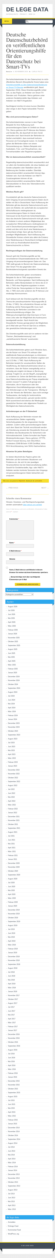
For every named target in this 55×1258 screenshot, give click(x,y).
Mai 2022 (11, 797)
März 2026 (12, 626)
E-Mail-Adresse (15, 551)
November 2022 (14, 774)
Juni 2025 (11, 653)
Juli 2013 (11, 1194)
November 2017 (14, 995)
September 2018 (14, 964)
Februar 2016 (13, 1073)
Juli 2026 (11, 610)
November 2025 (14, 638)
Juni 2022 (11, 793)
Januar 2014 (12, 1170)
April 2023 (11, 754)
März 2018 (12, 988)
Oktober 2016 (13, 1042)
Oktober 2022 (13, 778)
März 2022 (12, 805)
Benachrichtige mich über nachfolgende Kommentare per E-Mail (24, 578)
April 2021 (11, 848)
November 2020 (14, 867)
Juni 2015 (11, 1104)
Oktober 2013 (13, 1182)
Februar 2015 (13, 1120)
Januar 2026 (12, 634)
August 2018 (12, 968)
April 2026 (11, 622)
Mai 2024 (11, 704)
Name (12, 543)
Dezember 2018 (14, 956)
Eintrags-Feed (13, 1226)
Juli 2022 (11, 789)
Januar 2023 (12, 766)
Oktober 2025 (13, 641)
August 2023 (12, 739)
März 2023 (12, 758)
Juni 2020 (11, 886)
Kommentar (14, 519)
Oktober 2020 (13, 871)
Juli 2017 (11, 1007)
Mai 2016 (11, 1061)
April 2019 (11, 941)
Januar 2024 (12, 719)
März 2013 (12, 1209)
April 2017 (11, 1019)
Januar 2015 (12, 1124)
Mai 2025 (11, 657)
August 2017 (12, 1003)
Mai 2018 (11, 980)
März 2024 (12, 711)
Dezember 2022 (14, 770)
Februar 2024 (13, 715)
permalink (38, 481)
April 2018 (11, 984)
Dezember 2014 (14, 1128)
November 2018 (14, 960)
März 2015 (12, 1116)
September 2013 (14, 1186)
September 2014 (14, 1139)
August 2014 (12, 1143)
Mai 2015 (11, 1108)
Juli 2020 (11, 883)
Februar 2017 (13, 1026)
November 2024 (14, 680)
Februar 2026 (13, 630)
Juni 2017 (11, 1011)
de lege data (27, 9)
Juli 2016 (11, 1054)
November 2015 (14, 1085)
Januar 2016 (12, 1077)
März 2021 (12, 851)
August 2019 (12, 925)
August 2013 (12, 1190)
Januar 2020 (12, 906)
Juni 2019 (11, 933)
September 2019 (14, 921)
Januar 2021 (12, 859)
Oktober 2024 (13, 684)
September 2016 (14, 1046)
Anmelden (11, 1222)
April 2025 (11, 661)
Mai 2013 (11, 1201)
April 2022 (11, 801)
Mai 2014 (11, 1155)
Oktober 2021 (13, 824)
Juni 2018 (11, 976)
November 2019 (14, 914)
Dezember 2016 (14, 1034)
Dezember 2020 (14, 863)
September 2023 (14, 735)
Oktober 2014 (13, 1135)
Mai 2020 (11, 890)
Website (12, 559)
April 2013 (11, 1205)
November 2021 (14, 820)
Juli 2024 (11, 696)
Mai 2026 (11, 618)
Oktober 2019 (13, 918)
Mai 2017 (11, 1015)
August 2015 (12, 1096)
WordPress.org (13, 1234)
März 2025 (12, 665)
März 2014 (12, 1163)
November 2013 (14, 1178)
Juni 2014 (11, 1151)
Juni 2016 (11, 1058)
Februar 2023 (13, 762)
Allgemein (21, 481)
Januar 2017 (12, 1030)
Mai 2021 (11, 844)
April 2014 (11, 1159)
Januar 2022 (12, 813)
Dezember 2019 (14, 910)
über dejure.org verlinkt (32, 505)
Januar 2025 (12, 673)
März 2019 (12, 945)
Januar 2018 (12, 991)
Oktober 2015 (13, 1089)
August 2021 (12, 832)
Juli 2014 (11, 1147)
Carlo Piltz (37, 71)
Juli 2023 (11, 743)
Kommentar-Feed (14, 1230)
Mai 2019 (11, 937)
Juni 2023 (11, 747)
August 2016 (12, 1050)
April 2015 (11, 1112)
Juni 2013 (11, 1198)
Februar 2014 (13, 1166)
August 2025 (12, 649)
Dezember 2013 (14, 1174)
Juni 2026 (11, 614)
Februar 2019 (13, 949)
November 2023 (14, 727)
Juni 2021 (11, 840)
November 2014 (14, 1131)
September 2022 (14, 781)
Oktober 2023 (13, 731)
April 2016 (11, 1065)
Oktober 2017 (13, 999)
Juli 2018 (11, 972)
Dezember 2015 (14, 1081)
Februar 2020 (13, 902)
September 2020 (14, 875)
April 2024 (11, 708)
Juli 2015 (11, 1100)
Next (45, 488)
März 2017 (12, 1023)
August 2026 (12, 607)
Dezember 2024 (14, 677)
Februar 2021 (13, 855)
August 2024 (12, 692)
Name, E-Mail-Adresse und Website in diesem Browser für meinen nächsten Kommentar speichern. (28, 571)
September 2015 (14, 1093)
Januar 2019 (12, 953)
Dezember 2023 (14, 723)
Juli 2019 (11, 929)
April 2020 (11, 894)
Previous (12, 488)
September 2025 (14, 645)
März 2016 (12, 1069)
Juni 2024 (11, 700)
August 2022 (12, 785)
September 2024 (14, 688)
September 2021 (14, 828)
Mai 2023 (11, 750)
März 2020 (12, 898)
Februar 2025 (13, 669)
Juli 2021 (11, 836)
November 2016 (14, 1038)
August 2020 (12, 879)
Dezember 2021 (14, 817)
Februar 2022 (13, 809)
